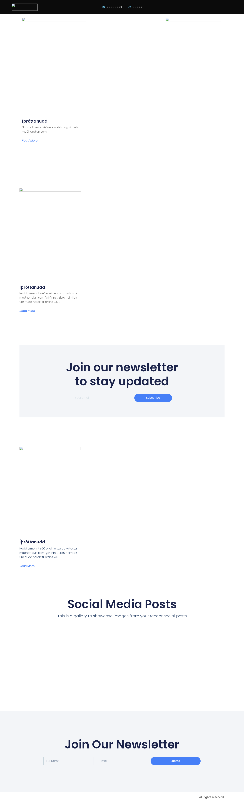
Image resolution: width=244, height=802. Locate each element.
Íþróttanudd (35, 121)
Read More (30, 140)
